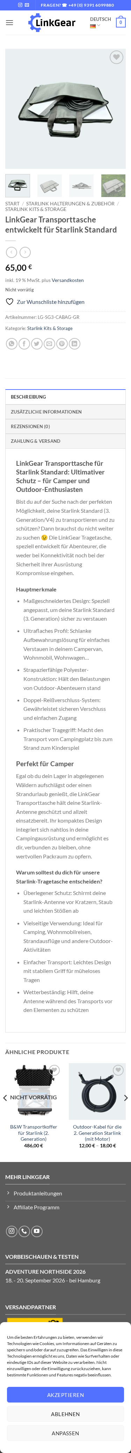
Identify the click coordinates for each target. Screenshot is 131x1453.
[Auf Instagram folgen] (20, 5)
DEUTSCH (100, 19)
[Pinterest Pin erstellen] (62, 343)
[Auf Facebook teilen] (24, 343)
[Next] (114, 109)
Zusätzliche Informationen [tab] (46, 412)
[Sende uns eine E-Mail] (27, 5)
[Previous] (16, 109)
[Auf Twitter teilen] (37, 343)
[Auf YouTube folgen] (37, 1231)
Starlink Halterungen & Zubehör (70, 203)
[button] (9, 22)
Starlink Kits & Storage (35, 209)
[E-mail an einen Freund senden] (49, 343)
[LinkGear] (52, 22)
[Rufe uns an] (24, 1231)
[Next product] (11, 252)
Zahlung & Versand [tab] (35, 441)
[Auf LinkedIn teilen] (74, 343)
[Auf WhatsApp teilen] (11, 343)
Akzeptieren (65, 1395)
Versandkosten (68, 280)
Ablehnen (65, 1414)
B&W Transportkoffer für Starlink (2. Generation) (33, 1133)
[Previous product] (25, 252)
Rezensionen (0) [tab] (30, 426)
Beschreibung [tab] (28, 397)
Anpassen (65, 1433)
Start (12, 203)
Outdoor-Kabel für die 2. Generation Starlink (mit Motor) (97, 1133)
